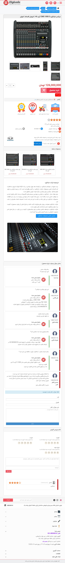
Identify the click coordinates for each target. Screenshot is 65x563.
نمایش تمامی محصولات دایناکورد (46, 216)
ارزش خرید (49, 448)
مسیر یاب (44, 541)
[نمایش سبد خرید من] (46, 2)
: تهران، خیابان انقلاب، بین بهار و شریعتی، (48, 536)
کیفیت (49, 439)
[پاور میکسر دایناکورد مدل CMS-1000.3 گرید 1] (12, 160)
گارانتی (58, 100)
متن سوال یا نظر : (54, 407)
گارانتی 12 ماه (55, 114)
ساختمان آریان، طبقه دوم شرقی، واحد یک (49, 538)
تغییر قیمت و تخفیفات (53, 132)
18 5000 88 (37, 129)
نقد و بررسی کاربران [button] (55, 430)
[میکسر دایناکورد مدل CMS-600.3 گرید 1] (47, 160)
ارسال (32, 424)
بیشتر (35, 99)
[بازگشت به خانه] (57, 8)
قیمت (22, 439)
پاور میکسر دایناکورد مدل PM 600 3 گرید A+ (30, 170)
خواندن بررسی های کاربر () (52, 124)
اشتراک (8, 500)
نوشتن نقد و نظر (55, 126)
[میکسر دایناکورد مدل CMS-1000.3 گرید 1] (55, 66)
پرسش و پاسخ (19, 129)
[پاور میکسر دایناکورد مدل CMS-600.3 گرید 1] (30, 160)
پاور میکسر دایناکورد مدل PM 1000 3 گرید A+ (12, 170)
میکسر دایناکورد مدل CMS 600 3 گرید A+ (47, 170)
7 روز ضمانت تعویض (53, 129)
